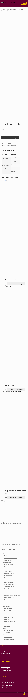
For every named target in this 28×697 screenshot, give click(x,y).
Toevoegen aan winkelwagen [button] (16, 284)
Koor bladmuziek (8, 637)
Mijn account (4, 695)
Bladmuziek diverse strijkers (10, 558)
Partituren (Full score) (9, 630)
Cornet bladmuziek (8, 571)
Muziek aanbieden (5, 668)
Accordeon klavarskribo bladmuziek (12, 593)
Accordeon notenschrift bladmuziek (12, 595)
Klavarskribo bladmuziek (9, 599)
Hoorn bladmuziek (8, 580)
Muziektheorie (7, 623)
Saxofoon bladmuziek (9, 584)
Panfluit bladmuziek (8, 564)
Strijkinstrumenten (7, 553)
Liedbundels (7, 619)
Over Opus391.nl (5, 652)
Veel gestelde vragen (6, 655)
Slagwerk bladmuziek (9, 610)
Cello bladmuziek (8, 560)
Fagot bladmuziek (8, 575)
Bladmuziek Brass (8, 566)
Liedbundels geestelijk (9, 621)
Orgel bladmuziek (8, 602)
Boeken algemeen (8, 615)
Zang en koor (6, 634)
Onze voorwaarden (5, 653)
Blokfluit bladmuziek (9, 569)
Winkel (7, 9)
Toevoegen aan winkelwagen (10, 138)
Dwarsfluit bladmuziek (9, 573)
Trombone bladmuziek (11, 145)
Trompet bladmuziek (8, 588)
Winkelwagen (21, 694)
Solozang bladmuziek (9, 639)
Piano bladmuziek (8, 604)
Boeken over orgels (8, 617)
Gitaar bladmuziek (8, 608)
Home (4, 9)
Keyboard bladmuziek (9, 597)
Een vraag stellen (5, 667)
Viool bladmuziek (8, 555)
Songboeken (7, 626)
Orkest (4, 628)
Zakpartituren (7, 632)
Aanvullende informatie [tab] (10, 150)
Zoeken (14, 695)
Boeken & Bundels (7, 613)
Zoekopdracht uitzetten (6, 670)
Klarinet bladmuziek (8, 582)
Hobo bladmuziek (8, 577)
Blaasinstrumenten (14, 9)
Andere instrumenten (7, 606)
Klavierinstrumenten (7, 591)
